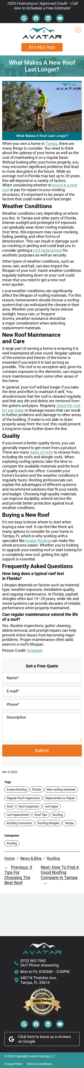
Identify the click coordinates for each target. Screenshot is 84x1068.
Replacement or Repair (60, 798)
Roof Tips (40, 814)
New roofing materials (61, 789)
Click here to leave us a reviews (44, 1036)
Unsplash (34, 650)
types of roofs (41, 452)
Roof (10, 806)
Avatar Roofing (38, 540)
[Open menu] (78, 30)
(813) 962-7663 (33, 960)
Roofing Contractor (19, 823)
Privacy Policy (13, 1064)
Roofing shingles (48, 823)
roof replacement (47, 250)
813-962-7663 (42, 47)
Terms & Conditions (39, 1064)
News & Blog (31, 858)
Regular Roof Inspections (23, 798)
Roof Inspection (29, 806)
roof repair (51, 806)
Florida (36, 789)
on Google (26, 1041)
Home (9, 858)
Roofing (57, 814)
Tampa (51, 143)
